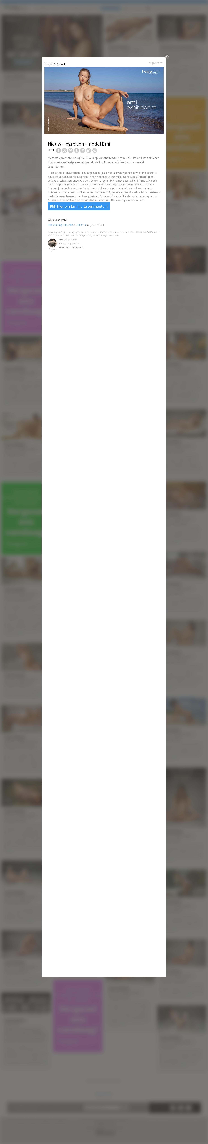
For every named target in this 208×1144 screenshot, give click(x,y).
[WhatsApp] (88, 150)
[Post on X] (64, 150)
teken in (81, 224)
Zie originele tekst (75, 247)
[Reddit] (94, 150)
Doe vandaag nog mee (60, 224)
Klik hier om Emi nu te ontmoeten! (79, 206)
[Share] (58, 150)
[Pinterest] (82, 150)
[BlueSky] (70, 150)
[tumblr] (76, 150)
